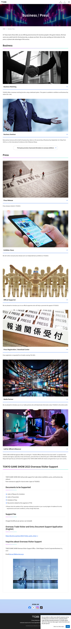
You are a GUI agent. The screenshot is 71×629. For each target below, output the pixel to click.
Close (67, 626)
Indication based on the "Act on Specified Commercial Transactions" (35, 622)
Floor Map (60, 2)
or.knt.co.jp (16, 554)
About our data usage (59, 626)
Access (65, 2)
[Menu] (69, 2)
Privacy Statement (35, 620)
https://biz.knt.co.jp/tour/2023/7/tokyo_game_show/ (21, 536)
